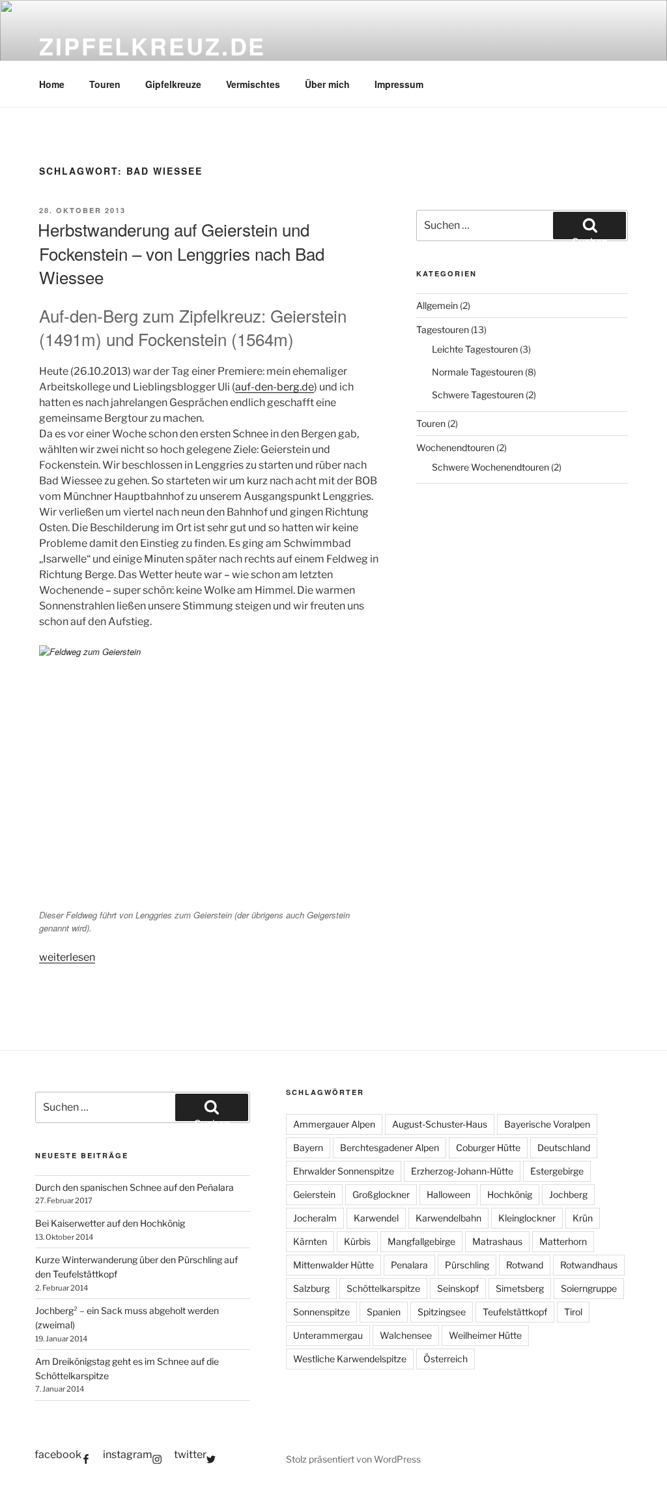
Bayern (308, 1147)
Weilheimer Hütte (485, 1335)
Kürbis (357, 1241)
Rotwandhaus (588, 1264)
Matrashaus (497, 1241)
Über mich (327, 84)
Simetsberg (520, 1288)
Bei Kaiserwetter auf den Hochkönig (110, 1223)
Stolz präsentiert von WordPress (353, 1459)
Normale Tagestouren (477, 371)
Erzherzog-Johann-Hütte (462, 1170)
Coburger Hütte (488, 1147)
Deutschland (563, 1147)
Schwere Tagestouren (478, 394)
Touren (105, 84)
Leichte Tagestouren (475, 349)
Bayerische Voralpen (547, 1124)
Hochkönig (509, 1194)
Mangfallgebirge (421, 1241)
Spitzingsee (442, 1311)
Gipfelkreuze (173, 84)
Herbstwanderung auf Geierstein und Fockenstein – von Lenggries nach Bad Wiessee (181, 253)
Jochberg (568, 1194)
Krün (583, 1217)
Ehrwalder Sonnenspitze (343, 1170)
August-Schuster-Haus (439, 1124)
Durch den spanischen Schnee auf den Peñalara (134, 1187)
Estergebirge (557, 1170)
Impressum (399, 84)
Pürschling (467, 1264)
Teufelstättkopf (515, 1311)
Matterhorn (563, 1241)
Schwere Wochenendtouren (490, 467)
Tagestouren (442, 329)
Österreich (445, 1358)
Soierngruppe (589, 1288)
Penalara (409, 1264)
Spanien (384, 1311)
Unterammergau (328, 1335)
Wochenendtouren (455, 447)
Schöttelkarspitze (383, 1288)
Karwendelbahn (448, 1217)
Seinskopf (458, 1288)
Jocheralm (315, 1217)
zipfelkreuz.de (152, 46)
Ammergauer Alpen (334, 1124)
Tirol (573, 1311)
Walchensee (406, 1335)
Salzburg (311, 1288)
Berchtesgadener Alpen (389, 1147)
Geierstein (314, 1194)
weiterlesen (67, 957)
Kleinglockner (527, 1217)
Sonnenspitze (321, 1311)
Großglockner (381, 1194)
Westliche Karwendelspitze (349, 1358)
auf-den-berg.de (274, 387)
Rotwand (524, 1264)
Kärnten (310, 1241)
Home (51, 84)
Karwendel (376, 1217)
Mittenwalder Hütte (333, 1264)
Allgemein (437, 305)
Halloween (448, 1194)
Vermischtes (253, 84)
